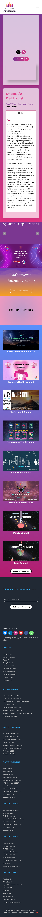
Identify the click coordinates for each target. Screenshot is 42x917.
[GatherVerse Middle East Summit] (21, 451)
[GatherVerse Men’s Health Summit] (21, 391)
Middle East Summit (21, 472)
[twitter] (18, 52)
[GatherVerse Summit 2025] (21, 330)
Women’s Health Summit (21, 381)
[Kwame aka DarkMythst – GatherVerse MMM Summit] (21, 64)
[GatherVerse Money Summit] (21, 512)
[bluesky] (5, 633)
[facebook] (26, 633)
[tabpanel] (21, 163)
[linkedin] (10, 633)
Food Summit (21, 562)
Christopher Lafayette (25, 912)
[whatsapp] (31, 633)
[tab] (21, 112)
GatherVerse (23, 910)
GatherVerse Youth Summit (21, 442)
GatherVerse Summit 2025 (21, 351)
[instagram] (23, 52)
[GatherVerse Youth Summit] (21, 421)
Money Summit (21, 532)
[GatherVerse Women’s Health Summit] (21, 361)
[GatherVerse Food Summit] (21, 542)
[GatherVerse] (10, 615)
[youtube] (21, 633)
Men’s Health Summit (21, 412)
